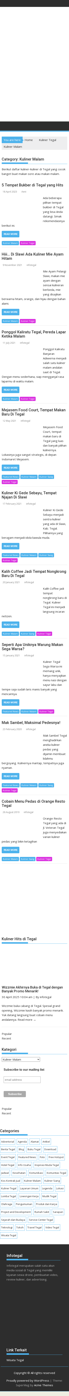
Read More (10, 234)
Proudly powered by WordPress (27, 1380)
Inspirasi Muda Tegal (47, 1165)
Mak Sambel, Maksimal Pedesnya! (31, 722)
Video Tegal (52, 1227)
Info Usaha (24, 1165)
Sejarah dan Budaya (13, 1219)
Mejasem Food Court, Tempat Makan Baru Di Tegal (34, 412)
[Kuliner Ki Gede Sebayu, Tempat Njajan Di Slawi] (21, 510)
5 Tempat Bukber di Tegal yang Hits (32, 185)
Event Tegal (8, 1157)
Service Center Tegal (41, 1219)
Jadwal (5, 1173)
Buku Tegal (34, 1149)
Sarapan (58, 1212)
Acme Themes (43, 1385)
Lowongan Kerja (29, 1196)
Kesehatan (19, 1173)
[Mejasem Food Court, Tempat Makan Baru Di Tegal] (21, 427)
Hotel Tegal (7, 1165)
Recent (6, 1038)
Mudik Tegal (49, 1196)
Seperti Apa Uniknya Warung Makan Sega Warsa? (32, 646)
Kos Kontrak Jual (10, 1180)
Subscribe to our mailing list (24, 1069)
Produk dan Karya (46, 1204)
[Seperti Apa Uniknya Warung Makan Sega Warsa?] (21, 662)
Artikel (46, 1141)
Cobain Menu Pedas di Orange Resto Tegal (33, 803)
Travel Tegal (34, 1227)
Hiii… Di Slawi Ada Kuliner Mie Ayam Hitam (32, 256)
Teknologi (6, 1227)
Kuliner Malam (10, 243)
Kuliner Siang (46, 476)
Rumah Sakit (41, 1212)
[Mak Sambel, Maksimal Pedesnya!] (21, 735)
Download (50, 1149)
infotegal (31, 265)
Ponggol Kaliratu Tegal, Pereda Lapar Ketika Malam (34, 334)
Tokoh (20, 1227)
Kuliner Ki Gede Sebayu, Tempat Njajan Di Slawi (29, 495)
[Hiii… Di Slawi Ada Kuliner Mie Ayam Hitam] (21, 271)
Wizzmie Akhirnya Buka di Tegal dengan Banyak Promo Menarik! (32, 989)
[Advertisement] (34, 81)
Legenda (47, 1188)
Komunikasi (36, 1173)
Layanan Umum (29, 1188)
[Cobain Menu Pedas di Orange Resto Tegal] (21, 818)
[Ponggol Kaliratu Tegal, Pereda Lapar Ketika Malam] (21, 349)
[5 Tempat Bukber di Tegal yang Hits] (21, 198)
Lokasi (60, 1188)
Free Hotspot (56, 1157)
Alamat (35, 1141)
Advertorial (7, 1141)
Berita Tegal (8, 1149)
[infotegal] (5, 127)
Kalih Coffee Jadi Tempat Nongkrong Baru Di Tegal (34, 573)
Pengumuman (24, 1204)
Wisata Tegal (8, 1235)
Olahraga (6, 1204)
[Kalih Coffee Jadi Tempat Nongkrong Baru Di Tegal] (21, 588)
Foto (42, 1157)
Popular (7, 1034)
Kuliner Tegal (27, 243)
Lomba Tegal (8, 1196)
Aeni (23, 191)
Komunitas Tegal (56, 1173)
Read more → (27, 1019)
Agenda (22, 1141)
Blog (21, 1149)
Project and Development (16, 1212)
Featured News (10, 476)
